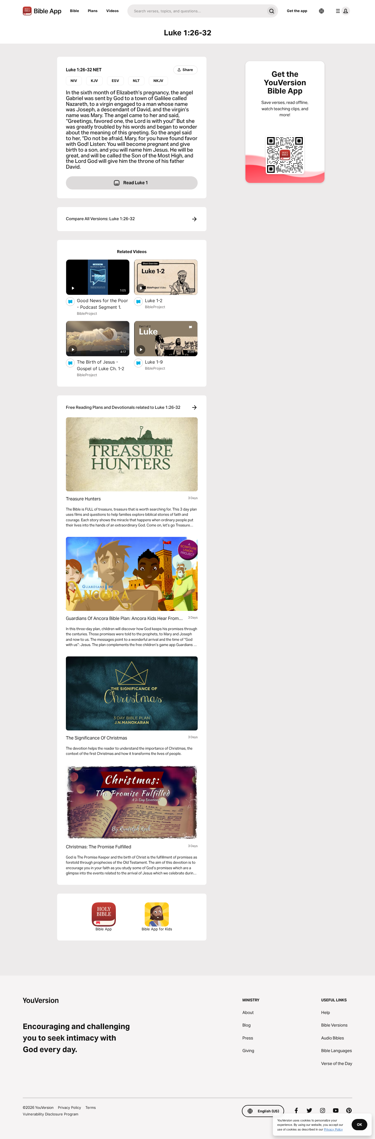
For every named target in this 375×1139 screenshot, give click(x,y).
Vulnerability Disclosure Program (50, 1114)
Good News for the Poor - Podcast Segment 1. (103, 304)
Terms (90, 1107)
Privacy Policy (69, 1107)
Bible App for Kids (157, 929)
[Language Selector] (321, 10)
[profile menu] (341, 10)
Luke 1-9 (159, 362)
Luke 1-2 (159, 300)
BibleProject (87, 313)
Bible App (104, 929)
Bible (74, 10)
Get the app (297, 10)
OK (359, 1124)
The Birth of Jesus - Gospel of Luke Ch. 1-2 (103, 365)
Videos (112, 10)
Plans (92, 10)
